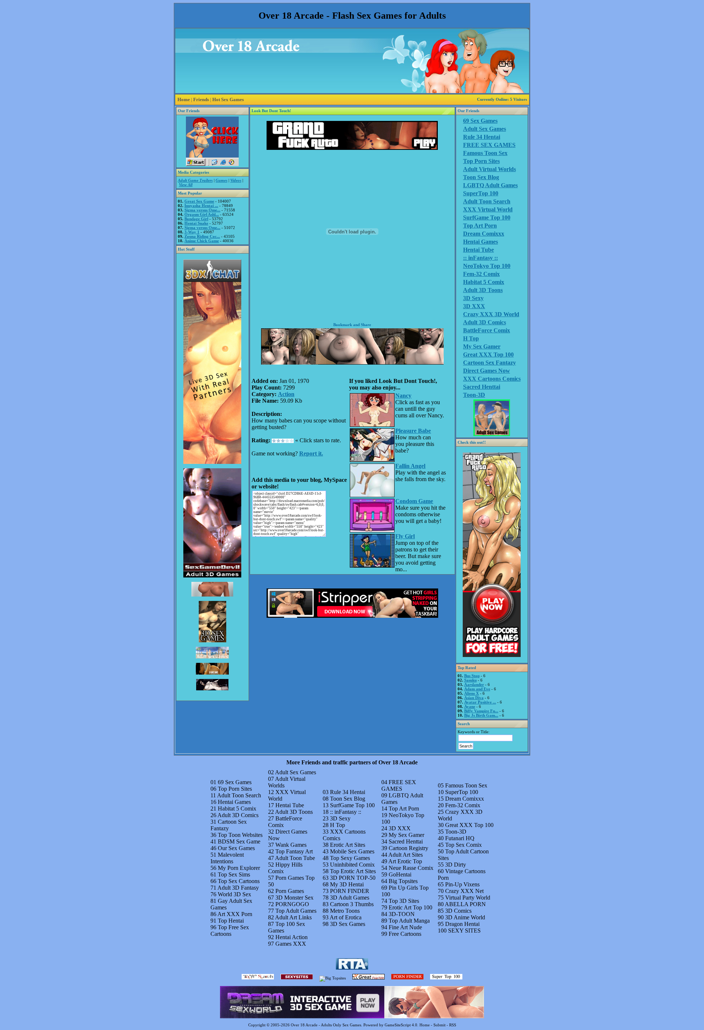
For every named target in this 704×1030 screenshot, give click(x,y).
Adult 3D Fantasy (238, 888)
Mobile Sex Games (352, 851)
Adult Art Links (293, 917)
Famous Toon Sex (485, 153)
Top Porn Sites (481, 161)
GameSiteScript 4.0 (401, 1025)
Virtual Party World (467, 897)
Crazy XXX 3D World (491, 314)
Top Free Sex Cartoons (229, 930)
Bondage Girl (196, 219)
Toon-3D (474, 395)
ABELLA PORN (465, 904)
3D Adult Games (349, 897)
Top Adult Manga (409, 921)
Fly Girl (405, 536)
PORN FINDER (349, 891)
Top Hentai (231, 921)
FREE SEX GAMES (489, 145)
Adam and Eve (477, 689)
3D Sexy (473, 298)
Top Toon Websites (240, 835)
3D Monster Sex (294, 897)
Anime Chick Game (201, 241)
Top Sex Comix (463, 845)
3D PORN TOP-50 (352, 878)
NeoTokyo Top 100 (486, 266)
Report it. (311, 453)
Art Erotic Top (405, 861)
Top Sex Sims (234, 874)
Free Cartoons (405, 934)
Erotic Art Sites (347, 845)
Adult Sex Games (484, 129)
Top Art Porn (480, 225)
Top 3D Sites (404, 901)
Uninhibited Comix (352, 864)
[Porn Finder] (407, 978)
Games (221, 180)
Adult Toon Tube (295, 858)
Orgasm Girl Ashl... (201, 214)
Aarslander (474, 684)
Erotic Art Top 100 (410, 907)
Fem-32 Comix (481, 274)
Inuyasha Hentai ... (201, 205)
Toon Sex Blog (481, 177)
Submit (439, 1025)
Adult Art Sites (405, 855)
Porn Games (289, 891)
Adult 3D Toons (483, 290)
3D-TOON (402, 914)
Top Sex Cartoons (239, 881)
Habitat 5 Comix (483, 282)
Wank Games (291, 845)
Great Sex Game (199, 201)
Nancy (403, 395)
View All (185, 184)
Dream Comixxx (483, 233)
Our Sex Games (236, 848)
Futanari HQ (459, 838)
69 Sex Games (480, 121)
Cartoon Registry (408, 848)
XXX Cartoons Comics (492, 379)
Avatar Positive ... (480, 702)
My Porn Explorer (239, 868)
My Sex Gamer (481, 346)
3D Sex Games (347, 924)
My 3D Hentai (347, 884)
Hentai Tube (478, 250)
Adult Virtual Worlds (489, 169)
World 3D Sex (234, 894)
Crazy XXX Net (464, 891)
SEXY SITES (464, 930)
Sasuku (470, 680)
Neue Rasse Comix (411, 868)
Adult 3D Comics (484, 322)
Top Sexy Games (350, 858)
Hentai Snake (196, 223)
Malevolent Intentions (227, 858)
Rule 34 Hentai (481, 137)
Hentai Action (291, 937)
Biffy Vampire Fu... (481, 711)
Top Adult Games (295, 911)
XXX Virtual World (488, 209)
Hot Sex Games (228, 99)
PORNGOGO (292, 904)
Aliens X (471, 693)
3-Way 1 (191, 232)
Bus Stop (472, 675)
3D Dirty (455, 864)
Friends (201, 99)
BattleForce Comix (486, 330)
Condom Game (414, 501)
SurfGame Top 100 (486, 217)
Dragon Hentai (462, 924)
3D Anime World (465, 917)
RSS (452, 1025)
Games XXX (290, 944)
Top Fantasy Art (294, 851)
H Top (471, 338)
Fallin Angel (410, 466)
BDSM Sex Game (239, 841)
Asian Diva (474, 697)
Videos (235, 180)
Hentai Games (480, 242)
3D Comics (458, 911)
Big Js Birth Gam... (481, 715)
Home (183, 99)
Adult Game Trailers (195, 180)
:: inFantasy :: (480, 258)
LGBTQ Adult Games (490, 185)
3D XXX (474, 306)
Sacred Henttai (481, 387)
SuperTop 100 (480, 193)
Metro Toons (345, 911)
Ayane (469, 706)
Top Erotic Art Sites (353, 871)
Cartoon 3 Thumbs (352, 904)
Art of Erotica (346, 917)
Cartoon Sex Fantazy (489, 362)
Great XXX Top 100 (488, 354)
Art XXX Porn (234, 914)
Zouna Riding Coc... (202, 236)
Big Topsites (403, 881)
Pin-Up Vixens (462, 884)
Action (286, 394)
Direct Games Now (486, 371)
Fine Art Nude (405, 927)
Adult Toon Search (486, 201)
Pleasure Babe (413, 431)
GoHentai (400, 874)
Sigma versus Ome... (202, 210)
